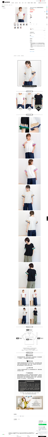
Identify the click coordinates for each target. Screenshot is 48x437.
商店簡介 (18, 435)
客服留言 (28, 435)
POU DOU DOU (32, 36)
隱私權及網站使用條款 (19, 436)
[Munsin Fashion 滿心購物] (6, 2)
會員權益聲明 (28, 436)
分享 (31, 51)
